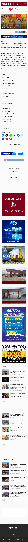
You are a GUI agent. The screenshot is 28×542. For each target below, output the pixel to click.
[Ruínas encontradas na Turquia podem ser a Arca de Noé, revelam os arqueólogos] (5, 429)
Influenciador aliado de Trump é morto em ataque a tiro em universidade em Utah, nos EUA (17, 414)
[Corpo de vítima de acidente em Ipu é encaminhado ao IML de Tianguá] (5, 479)
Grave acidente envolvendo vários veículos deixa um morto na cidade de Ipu (18, 494)
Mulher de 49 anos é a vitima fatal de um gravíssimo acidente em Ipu (18, 486)
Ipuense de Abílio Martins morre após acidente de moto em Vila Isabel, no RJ (17, 371)
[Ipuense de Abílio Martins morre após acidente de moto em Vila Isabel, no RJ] (5, 372)
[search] (25, 9)
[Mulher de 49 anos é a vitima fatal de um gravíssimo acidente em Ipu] (5, 487)
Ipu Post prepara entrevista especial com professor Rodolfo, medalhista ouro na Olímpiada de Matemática (18, 386)
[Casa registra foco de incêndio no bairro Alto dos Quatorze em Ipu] (5, 472)
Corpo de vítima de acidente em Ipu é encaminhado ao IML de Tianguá (17, 479)
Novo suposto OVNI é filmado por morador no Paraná (17, 378)
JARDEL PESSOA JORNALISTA (9, 27)
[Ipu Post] (14, 9)
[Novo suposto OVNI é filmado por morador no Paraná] (5, 379)
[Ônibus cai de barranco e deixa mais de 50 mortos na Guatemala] (5, 422)
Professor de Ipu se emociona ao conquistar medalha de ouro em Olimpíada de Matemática (17, 395)
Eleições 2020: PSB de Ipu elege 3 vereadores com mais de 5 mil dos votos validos (14, 170)
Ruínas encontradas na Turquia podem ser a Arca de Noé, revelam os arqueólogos (18, 429)
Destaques (4, 21)
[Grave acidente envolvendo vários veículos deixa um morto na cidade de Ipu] (5, 494)
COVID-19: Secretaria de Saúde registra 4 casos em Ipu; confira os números (14, 176)
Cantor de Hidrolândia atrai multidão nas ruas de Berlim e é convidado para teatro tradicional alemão (18, 437)
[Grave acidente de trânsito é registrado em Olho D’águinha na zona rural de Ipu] (5, 465)
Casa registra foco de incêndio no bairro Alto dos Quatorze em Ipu (18, 471)
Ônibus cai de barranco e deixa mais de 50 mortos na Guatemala (18, 421)
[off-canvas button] (2, 9)
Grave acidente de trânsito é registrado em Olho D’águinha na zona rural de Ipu (18, 464)
